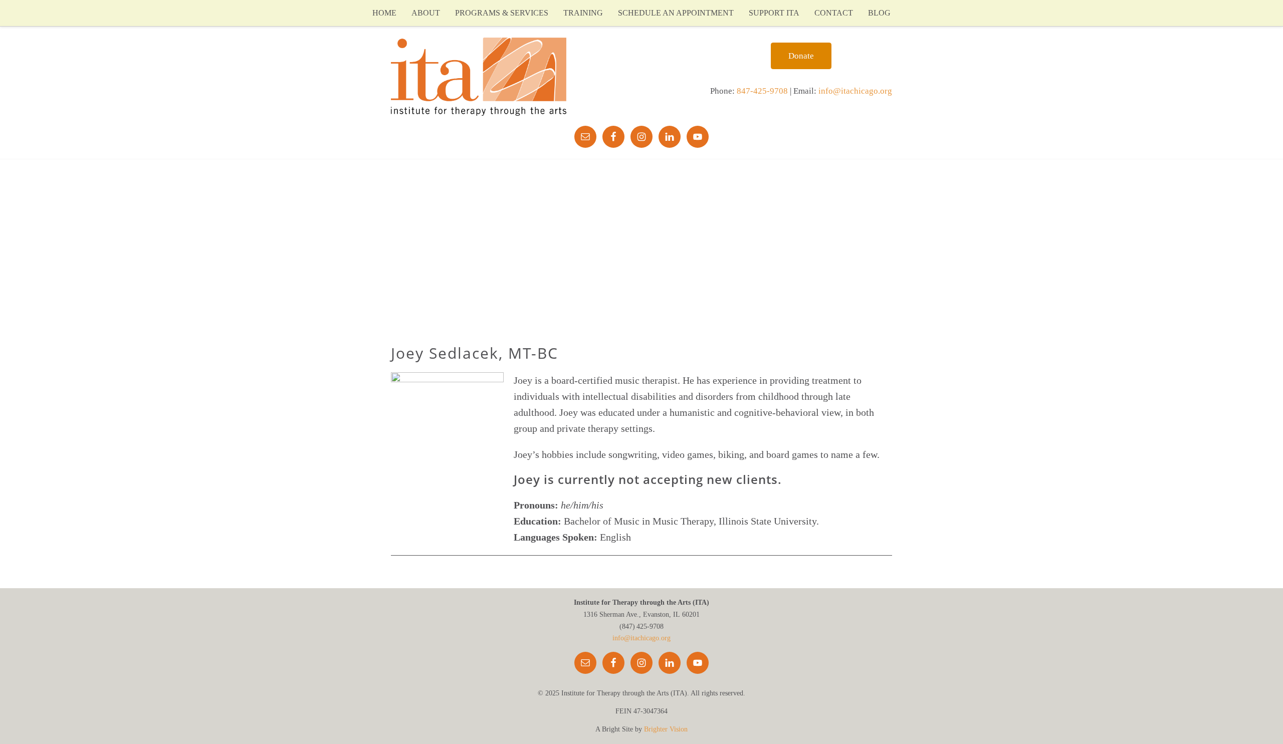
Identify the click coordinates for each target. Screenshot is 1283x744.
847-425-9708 (762, 91)
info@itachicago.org (855, 91)
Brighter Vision (666, 729)
